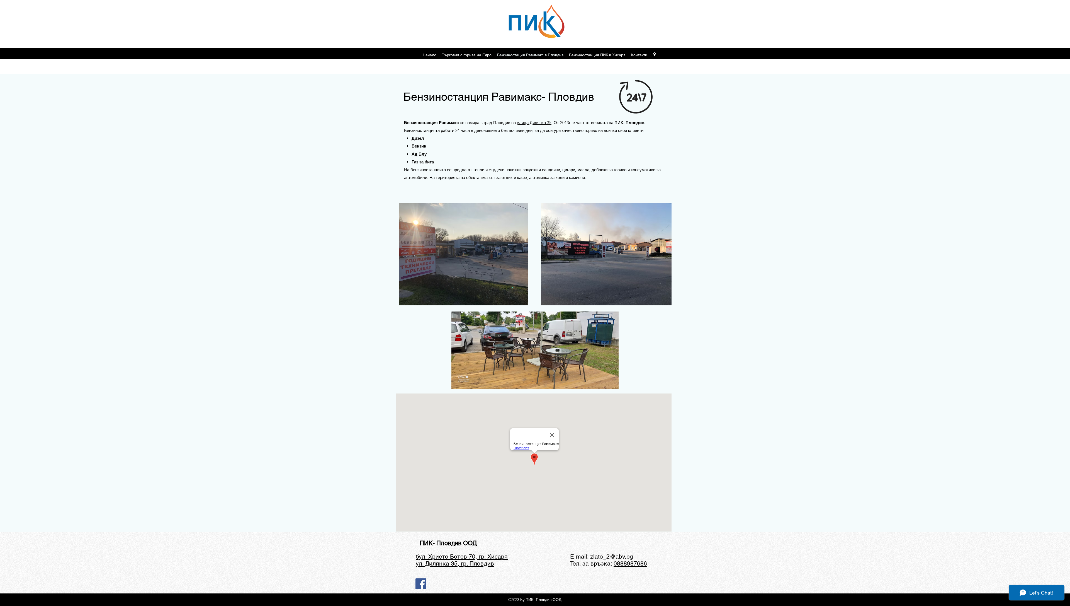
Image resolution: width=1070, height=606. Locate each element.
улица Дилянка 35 (534, 122)
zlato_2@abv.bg (611, 556)
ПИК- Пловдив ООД (448, 543)
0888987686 (630, 563)
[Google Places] (654, 54)
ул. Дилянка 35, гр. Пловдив (455, 563)
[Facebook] (420, 583)
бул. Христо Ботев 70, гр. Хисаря (462, 556)
